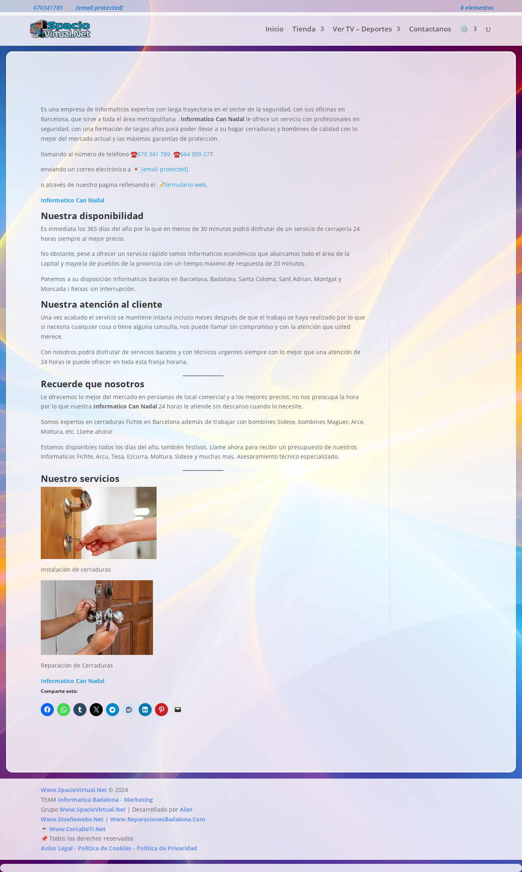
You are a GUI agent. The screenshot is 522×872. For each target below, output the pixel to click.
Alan (186, 809)
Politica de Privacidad (167, 848)
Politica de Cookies (104, 848)
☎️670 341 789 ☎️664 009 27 (169, 154)
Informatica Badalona (88, 799)
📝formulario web (180, 185)
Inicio (274, 29)
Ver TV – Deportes (362, 29)
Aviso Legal (57, 848)
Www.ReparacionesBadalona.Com (158, 819)
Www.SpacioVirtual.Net (74, 790)
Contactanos (430, 29)
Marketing (138, 799)
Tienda (304, 29)
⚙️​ (464, 29)
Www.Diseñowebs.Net (72, 819)
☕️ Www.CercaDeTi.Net (73, 829)
